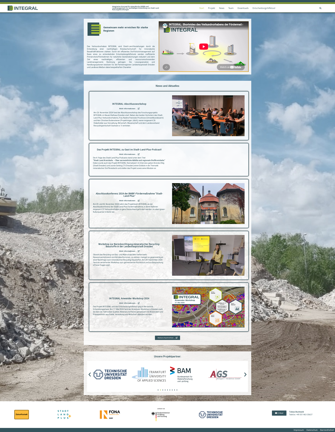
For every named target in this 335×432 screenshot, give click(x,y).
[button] (89, 374)
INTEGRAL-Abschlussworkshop (129, 104)
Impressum (299, 430)
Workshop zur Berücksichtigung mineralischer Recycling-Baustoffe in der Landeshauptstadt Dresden (129, 245)
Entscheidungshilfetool (264, 8)
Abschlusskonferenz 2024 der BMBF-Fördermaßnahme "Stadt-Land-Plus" (129, 194)
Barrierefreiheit (327, 430)
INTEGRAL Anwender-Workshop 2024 (129, 298)
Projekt (211, 8)
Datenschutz (312, 430)
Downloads (243, 8)
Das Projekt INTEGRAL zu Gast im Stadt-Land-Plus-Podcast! (129, 149)
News (221, 8)
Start (201, 8)
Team (231, 8)
